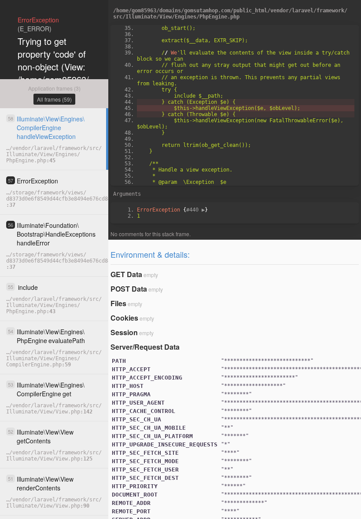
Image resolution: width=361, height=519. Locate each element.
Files (118, 303)
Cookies (124, 318)
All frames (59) (54, 99)
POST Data (129, 289)
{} (172, 210)
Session (124, 332)
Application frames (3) (54, 88)
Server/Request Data (145, 347)
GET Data (126, 274)
